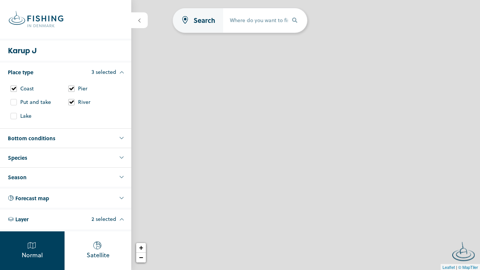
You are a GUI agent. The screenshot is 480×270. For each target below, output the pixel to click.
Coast (27, 89)
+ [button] (141, 248)
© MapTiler (468, 267)
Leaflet (448, 267)
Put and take (35, 102)
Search (204, 20)
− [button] (141, 257)
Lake (26, 116)
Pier (82, 89)
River (84, 102)
